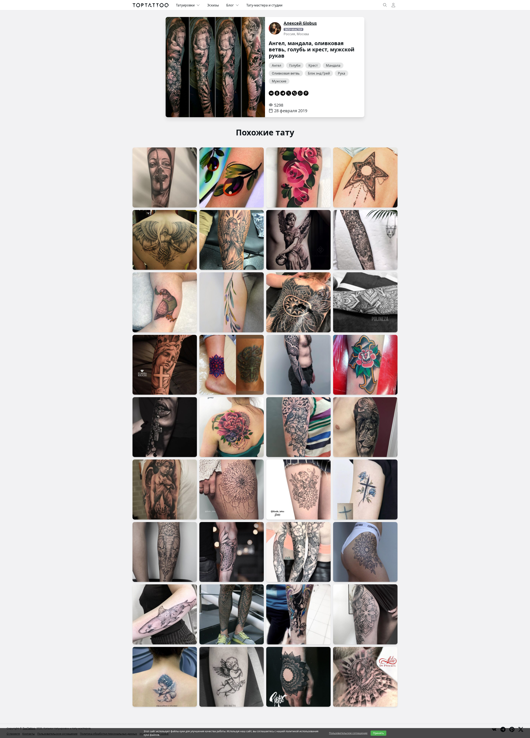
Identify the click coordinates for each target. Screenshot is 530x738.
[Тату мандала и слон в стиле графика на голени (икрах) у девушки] (164, 552)
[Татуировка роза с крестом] (365, 365)
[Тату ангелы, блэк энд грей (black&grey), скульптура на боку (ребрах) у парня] (298, 240)
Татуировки (185, 5)
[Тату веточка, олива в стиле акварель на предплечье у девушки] (231, 302)
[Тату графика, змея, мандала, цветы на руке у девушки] (298, 552)
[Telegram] (282, 93)
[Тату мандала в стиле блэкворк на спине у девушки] (298, 302)
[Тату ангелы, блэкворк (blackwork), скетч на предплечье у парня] (298, 614)
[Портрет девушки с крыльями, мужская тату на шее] (365, 677)
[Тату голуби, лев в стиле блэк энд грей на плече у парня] (365, 427)
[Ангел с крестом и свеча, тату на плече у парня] (164, 489)
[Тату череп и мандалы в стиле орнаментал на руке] (365, 240)
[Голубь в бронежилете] (164, 302)
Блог (230, 5)
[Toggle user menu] (393, 5)
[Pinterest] (306, 93)
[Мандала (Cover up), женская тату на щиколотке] (231, 365)
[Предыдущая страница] (175, 67)
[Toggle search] (385, 5)
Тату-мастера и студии (264, 5)
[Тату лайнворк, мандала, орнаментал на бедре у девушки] (231, 489)
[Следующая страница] (255, 67)
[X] (288, 93)
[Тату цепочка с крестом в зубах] (164, 427)
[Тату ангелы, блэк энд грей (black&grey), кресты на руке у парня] (164, 365)
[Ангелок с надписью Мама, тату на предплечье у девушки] (231, 677)
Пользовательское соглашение (348, 733)
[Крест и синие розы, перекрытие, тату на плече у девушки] (365, 489)
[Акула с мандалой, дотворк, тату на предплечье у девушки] (164, 614)
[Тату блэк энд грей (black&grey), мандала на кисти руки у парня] (298, 677)
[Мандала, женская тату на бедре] (365, 614)
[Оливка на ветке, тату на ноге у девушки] (231, 177)
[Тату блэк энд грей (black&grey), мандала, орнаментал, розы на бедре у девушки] (365, 552)
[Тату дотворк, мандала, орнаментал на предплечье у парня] (365, 302)
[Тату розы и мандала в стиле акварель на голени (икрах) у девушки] (298, 177)
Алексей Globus (300, 23)
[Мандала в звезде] (365, 177)
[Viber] (294, 93)
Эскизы (213, 5)
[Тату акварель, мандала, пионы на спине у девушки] (231, 427)
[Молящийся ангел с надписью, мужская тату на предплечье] (231, 240)
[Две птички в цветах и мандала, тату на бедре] (298, 489)
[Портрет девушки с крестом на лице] (164, 177)
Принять (378, 733)
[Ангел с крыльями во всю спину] (164, 240)
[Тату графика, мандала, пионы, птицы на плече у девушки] (298, 427)
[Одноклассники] (277, 93)
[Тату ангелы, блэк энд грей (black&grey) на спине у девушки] (164, 677)
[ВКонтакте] (271, 93)
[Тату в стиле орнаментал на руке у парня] (298, 365)
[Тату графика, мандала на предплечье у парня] (231, 552)
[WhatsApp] (300, 93)
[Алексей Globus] (275, 28)
